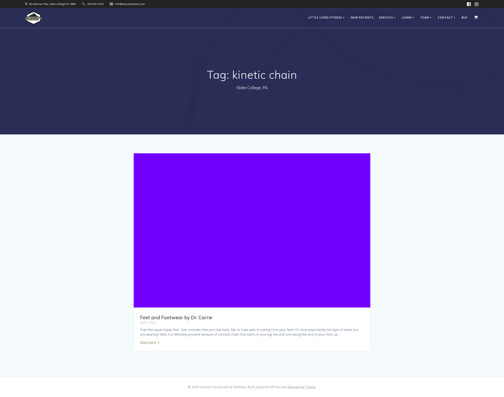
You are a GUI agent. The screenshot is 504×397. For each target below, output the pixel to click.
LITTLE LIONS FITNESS (325, 17)
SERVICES (386, 17)
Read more (148, 342)
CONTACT (445, 17)
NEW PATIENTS (362, 17)
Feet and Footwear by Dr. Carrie (176, 317)
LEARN (406, 17)
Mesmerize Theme (301, 387)
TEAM (424, 17)
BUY (465, 17)
